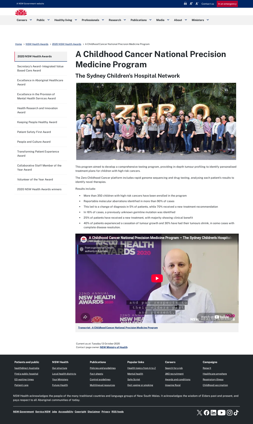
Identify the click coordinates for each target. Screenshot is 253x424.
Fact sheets (96, 373)
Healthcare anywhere (215, 373)
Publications (139, 20)
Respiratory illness (213, 379)
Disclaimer (94, 411)
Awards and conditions (177, 379)
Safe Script (133, 379)
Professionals (90, 20)
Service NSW (43, 411)
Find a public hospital (26, 373)
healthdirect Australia (26, 368)
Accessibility (65, 411)
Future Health (60, 385)
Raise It (207, 368)
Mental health (135, 373)
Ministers (198, 20)
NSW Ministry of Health (114, 347)
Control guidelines (100, 379)
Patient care (21, 385)
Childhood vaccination (215, 385)
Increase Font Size (191, 3)
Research (115, 20)
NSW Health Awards (37, 44)
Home (18, 44)
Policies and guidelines (103, 368)
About (178, 20)
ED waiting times (24, 379)
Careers (22, 20)
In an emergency (227, 3)
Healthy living (63, 20)
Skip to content (30, 3)
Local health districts (64, 373)
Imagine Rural (173, 385)
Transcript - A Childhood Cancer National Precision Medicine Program (118, 327)
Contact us (208, 3)
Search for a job (174, 368)
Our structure (59, 368)
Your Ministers (60, 379)
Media (160, 20)
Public (41, 20)
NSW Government (23, 411)
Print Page (185, 3)
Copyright (80, 411)
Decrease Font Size (197, 3)
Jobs (54, 411)
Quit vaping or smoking (140, 385)
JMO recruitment (174, 373)
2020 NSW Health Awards (66, 44)
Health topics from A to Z (141, 368)
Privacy (106, 411)
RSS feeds (118, 411)
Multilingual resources (102, 385)
